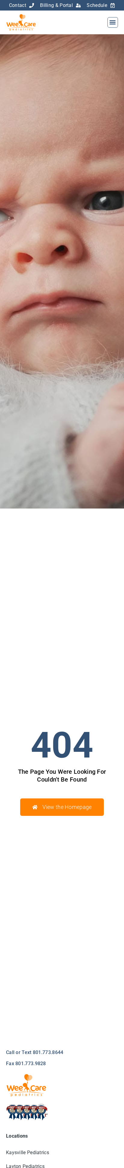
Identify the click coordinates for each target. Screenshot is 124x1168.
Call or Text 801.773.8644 (35, 1052)
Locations (17, 1136)
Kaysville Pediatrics (27, 1152)
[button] (112, 22)
